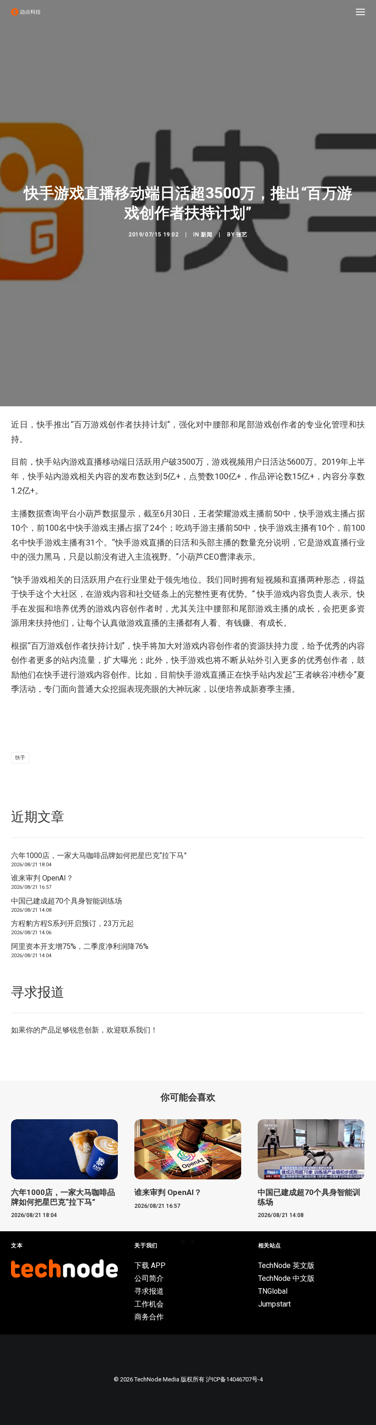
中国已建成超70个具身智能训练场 (66, 901)
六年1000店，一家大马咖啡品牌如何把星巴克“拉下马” (99, 855)
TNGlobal (273, 1291)
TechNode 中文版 (286, 1278)
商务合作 (149, 1317)
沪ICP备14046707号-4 (234, 1379)
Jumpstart (274, 1304)
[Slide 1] (183, 1241)
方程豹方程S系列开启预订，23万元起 (72, 923)
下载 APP (150, 1265)
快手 (20, 758)
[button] (360, 12)
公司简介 (149, 1278)
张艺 (242, 234)
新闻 (206, 234)
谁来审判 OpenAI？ (42, 878)
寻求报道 (149, 1291)
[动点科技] (25, 12)
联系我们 (135, 1030)
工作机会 (149, 1304)
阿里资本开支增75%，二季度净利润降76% (80, 946)
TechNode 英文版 (286, 1265)
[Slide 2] (193, 1241)
